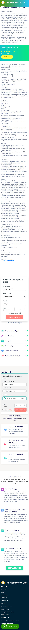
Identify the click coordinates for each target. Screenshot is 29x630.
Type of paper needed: (8, 381)
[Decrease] (16, 309)
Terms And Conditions (7, 606)
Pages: (4, 404)
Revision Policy (5, 614)
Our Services (4, 595)
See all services (14, 568)
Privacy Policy (5, 609)
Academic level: (6, 387)
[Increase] (24, 309)
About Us (3, 590)
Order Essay (7, 56)
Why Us (3, 592)
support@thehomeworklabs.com (10, 620)
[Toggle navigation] (3, 6)
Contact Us (4, 597)
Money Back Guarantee (7, 612)
